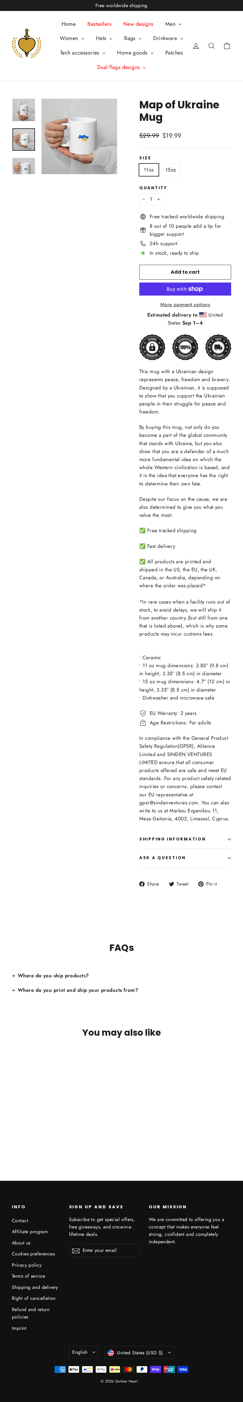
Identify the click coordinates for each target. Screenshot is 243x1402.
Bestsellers (99, 24)
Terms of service (28, 1276)
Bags (130, 38)
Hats (102, 38)
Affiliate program (30, 1231)
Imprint (19, 1328)
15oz (170, 169)
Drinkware (165, 38)
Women (70, 38)
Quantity (153, 188)
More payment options (185, 304)
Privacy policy (26, 1265)
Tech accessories (80, 53)
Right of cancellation (34, 1298)
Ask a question (162, 858)
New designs (138, 24)
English (79, 1352)
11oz (149, 169)
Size (145, 158)
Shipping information (172, 839)
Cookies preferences (33, 1253)
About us (21, 1242)
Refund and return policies (30, 1313)
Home (69, 24)
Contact (20, 1220)
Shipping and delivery (35, 1287)
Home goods (133, 53)
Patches (174, 53)
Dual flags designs (119, 67)
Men (171, 24)
